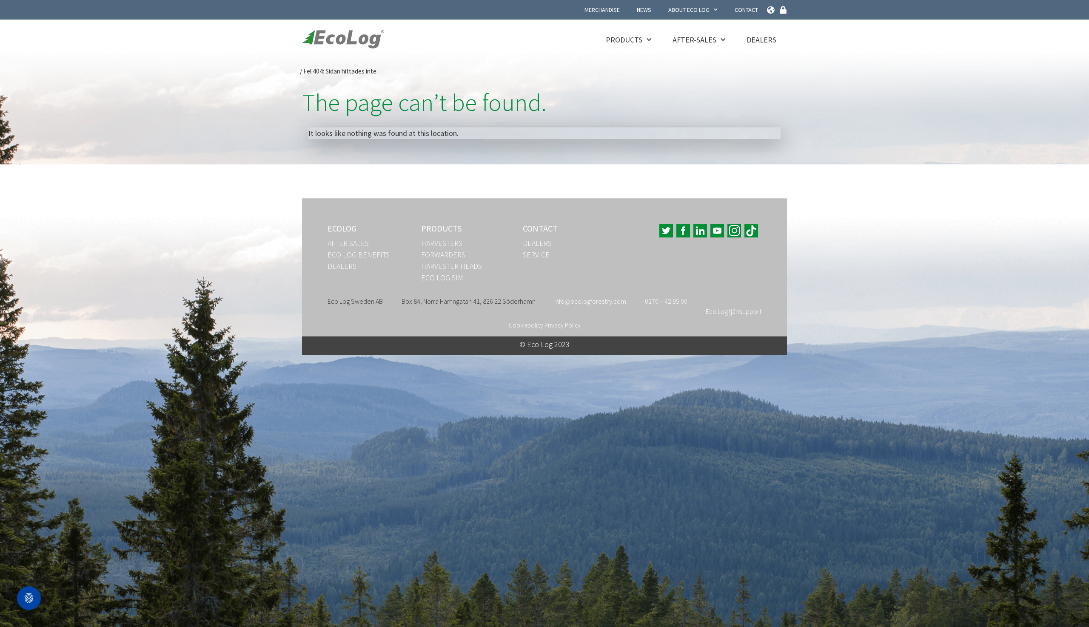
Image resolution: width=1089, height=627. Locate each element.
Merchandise (602, 10)
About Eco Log (689, 10)
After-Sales (694, 40)
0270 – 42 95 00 (666, 301)
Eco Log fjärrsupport (733, 311)
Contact (746, 10)
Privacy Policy (562, 325)
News (644, 10)
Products (624, 40)
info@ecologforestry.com (590, 301)
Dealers (761, 40)
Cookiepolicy (526, 325)
